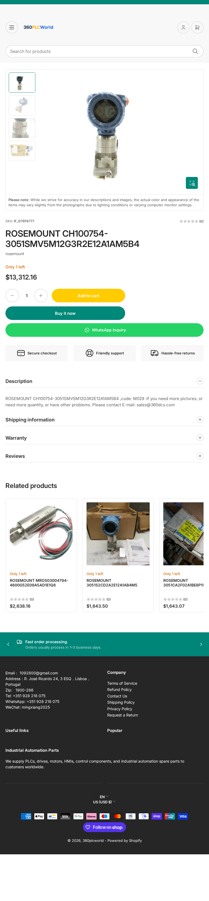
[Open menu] (11, 27)
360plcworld (93, 840)
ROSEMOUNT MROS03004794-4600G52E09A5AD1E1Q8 (39, 582)
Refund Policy (119, 689)
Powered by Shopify (124, 840)
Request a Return (122, 715)
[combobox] (104, 51)
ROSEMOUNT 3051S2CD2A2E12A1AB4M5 (112, 582)
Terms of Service (122, 683)
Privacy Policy (119, 708)
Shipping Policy (121, 702)
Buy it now (65, 313)
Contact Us (117, 696)
